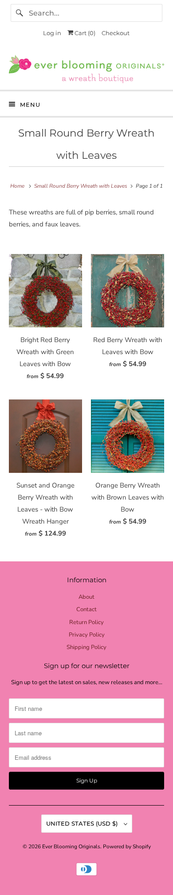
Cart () (84, 32)
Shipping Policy (86, 647)
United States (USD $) (82, 823)
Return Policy (86, 622)
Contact (86, 609)
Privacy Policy (87, 635)
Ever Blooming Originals (71, 846)
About (86, 597)
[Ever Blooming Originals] (87, 69)
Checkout (116, 32)
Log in (52, 32)
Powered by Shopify (127, 846)
